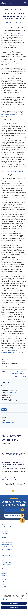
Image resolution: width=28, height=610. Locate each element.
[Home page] (7, 3)
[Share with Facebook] (13, 23)
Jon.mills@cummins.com (7, 367)
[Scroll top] (22, 520)
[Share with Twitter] (10, 23)
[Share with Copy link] (20, 23)
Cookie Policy (5, 599)
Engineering (23, 376)
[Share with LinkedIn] (7, 23)
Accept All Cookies (14, 607)
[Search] (21, 3)
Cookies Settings (14, 603)
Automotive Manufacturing (17, 371)
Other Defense (14, 376)
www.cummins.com (6, 114)
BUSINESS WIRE (15, 33)
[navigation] (25, 3)
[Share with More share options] (23, 23)
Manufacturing (14, 373)
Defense (21, 373)
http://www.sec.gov (14, 350)
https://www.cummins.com (16, 171)
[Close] (26, 594)
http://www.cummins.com (8, 352)
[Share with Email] (17, 23)
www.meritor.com (18, 114)
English (4, 409)
